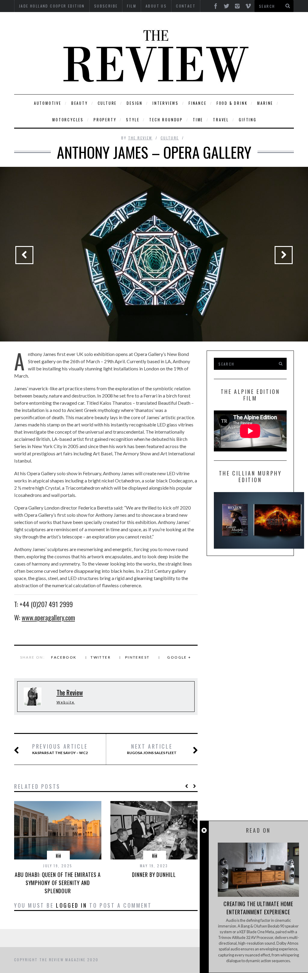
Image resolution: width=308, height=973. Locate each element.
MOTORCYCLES (68, 120)
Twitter (101, 657)
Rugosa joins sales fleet (152, 749)
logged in (71, 905)
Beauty (79, 103)
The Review (140, 137)
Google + (179, 657)
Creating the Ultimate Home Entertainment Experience (258, 908)
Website (66, 702)
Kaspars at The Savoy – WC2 (60, 749)
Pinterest (137, 657)
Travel (221, 120)
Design (135, 103)
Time (198, 120)
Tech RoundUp (166, 120)
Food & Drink (232, 103)
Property (105, 120)
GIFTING (248, 120)
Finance (198, 103)
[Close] (204, 830)
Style (132, 120)
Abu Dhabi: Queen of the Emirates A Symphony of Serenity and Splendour (58, 883)
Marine (265, 103)
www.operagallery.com (48, 617)
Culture (107, 103)
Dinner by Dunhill (154, 874)
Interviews (165, 103)
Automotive (47, 103)
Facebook (63, 657)
